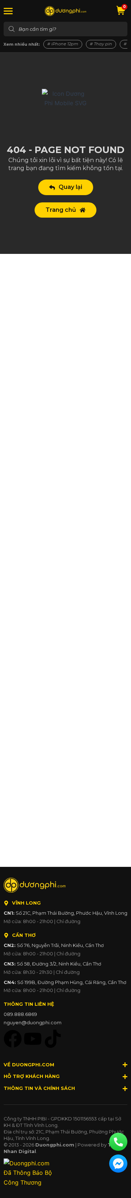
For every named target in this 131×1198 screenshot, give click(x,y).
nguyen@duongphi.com (32, 1022)
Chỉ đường (68, 921)
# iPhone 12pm (62, 43)
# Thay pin (101, 43)
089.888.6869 (20, 1014)
